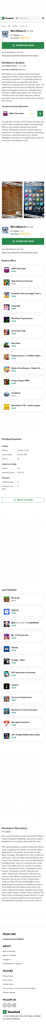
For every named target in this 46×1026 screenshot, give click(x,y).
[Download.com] (8, 18)
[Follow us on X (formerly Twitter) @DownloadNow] (9, 1005)
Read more (22, 69)
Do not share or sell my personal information (19, 988)
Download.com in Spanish (12, 964)
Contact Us (7, 960)
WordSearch (21, 31)
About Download (9, 951)
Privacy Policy (8, 976)
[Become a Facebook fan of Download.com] (5, 1005)
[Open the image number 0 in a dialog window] (12, 199)
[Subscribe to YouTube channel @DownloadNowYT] (14, 1005)
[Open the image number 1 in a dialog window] (34, 199)
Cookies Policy (8, 984)
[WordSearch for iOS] (5, 34)
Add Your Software (9, 955)
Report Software (25, 500)
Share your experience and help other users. (20, 55)
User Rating (14, 38)
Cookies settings (9, 992)
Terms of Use (8, 980)
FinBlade (7, 832)
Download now (25, 45)
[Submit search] (17, 18)
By (14, 35)
